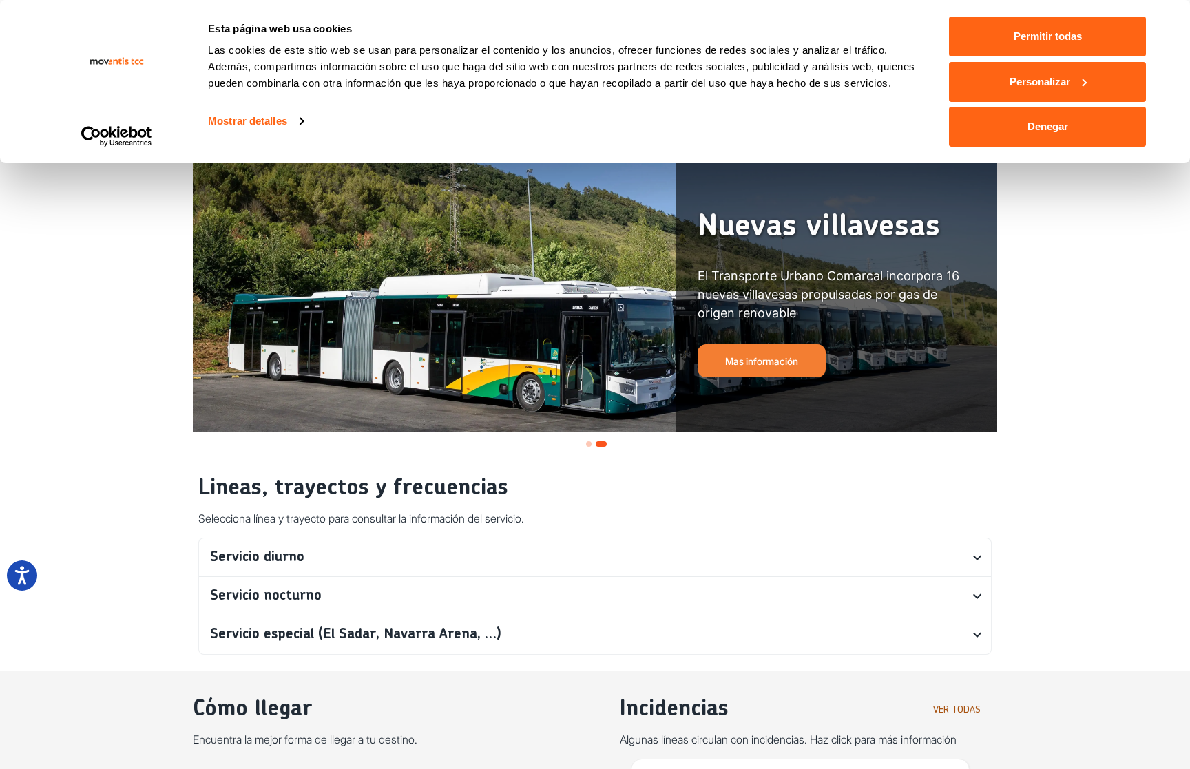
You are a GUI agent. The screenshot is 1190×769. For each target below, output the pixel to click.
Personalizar (1040, 81)
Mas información (761, 361)
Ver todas (957, 710)
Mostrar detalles (247, 121)
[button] (595, 557)
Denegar (1047, 126)
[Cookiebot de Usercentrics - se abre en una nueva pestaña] (116, 136)
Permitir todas (1048, 36)
